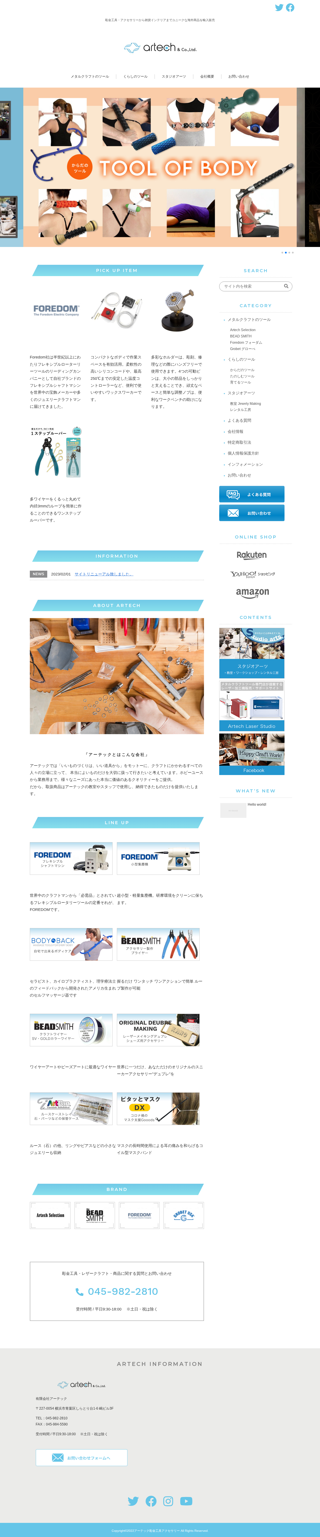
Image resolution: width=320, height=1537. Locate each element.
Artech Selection (243, 330)
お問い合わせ (239, 475)
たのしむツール (242, 376)
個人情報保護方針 (243, 453)
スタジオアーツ (241, 393)
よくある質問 (239, 420)
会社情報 (235, 431)
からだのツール (242, 370)
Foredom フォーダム (246, 342)
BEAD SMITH (241, 336)
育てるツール (240, 382)
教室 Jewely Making (245, 403)
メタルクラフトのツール (249, 319)
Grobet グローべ (242, 349)
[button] (282, 252)
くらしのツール (241, 359)
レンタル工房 (240, 410)
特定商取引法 (239, 442)
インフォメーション (245, 464)
